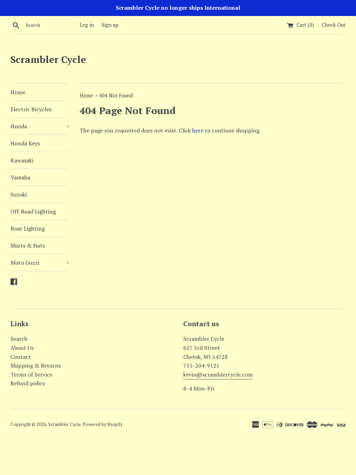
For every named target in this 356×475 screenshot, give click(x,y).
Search (18, 339)
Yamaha (20, 177)
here (197, 130)
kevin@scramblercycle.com (218, 374)
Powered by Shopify (102, 424)
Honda (39, 126)
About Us (21, 348)
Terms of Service (31, 374)
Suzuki (18, 194)
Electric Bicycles (30, 109)
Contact (20, 357)
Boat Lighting (27, 228)
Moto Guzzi (39, 262)
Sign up (110, 25)
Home (17, 92)
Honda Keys (25, 143)
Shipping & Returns (35, 365)
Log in (87, 25)
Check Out (334, 25)
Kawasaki (21, 160)
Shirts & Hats (27, 245)
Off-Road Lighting (33, 211)
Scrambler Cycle (48, 59)
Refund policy (27, 383)
